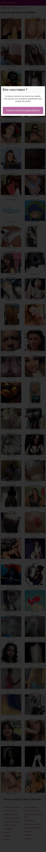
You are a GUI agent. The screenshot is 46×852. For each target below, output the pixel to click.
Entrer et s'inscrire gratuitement (23, 110)
